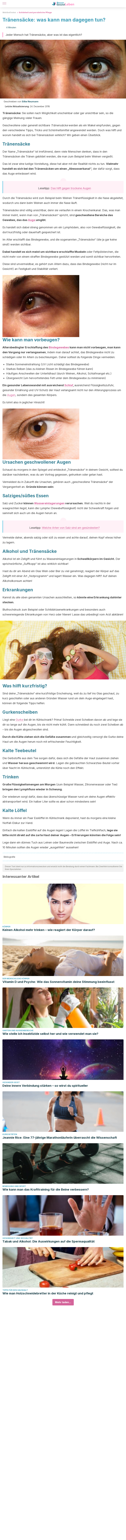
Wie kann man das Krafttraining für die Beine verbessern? (45, 1189)
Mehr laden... (63, 1302)
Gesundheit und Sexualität (17, 1238)
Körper (6, 926)
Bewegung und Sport (14, 1186)
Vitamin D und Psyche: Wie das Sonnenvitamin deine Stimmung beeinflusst (58, 982)
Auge (32, 220)
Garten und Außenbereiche (17, 1030)
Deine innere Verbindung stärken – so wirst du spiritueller (45, 1085)
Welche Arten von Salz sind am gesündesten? (71, 527)
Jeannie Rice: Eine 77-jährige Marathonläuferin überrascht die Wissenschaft (59, 1137)
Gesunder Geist (11, 1082)
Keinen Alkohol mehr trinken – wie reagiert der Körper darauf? (48, 930)
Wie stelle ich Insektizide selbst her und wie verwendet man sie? (50, 1034)
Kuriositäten (9, 1134)
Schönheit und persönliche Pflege (35, 12)
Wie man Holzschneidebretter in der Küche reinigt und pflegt (47, 1293)
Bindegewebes (59, 347)
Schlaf (68, 385)
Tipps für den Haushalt (15, 1290)
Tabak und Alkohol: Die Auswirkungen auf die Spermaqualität (48, 1241)
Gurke (20, 719)
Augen (11, 395)
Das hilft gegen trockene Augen (71, 188)
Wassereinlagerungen (49, 503)
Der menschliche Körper (15, 978)
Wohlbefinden (9, 12)
